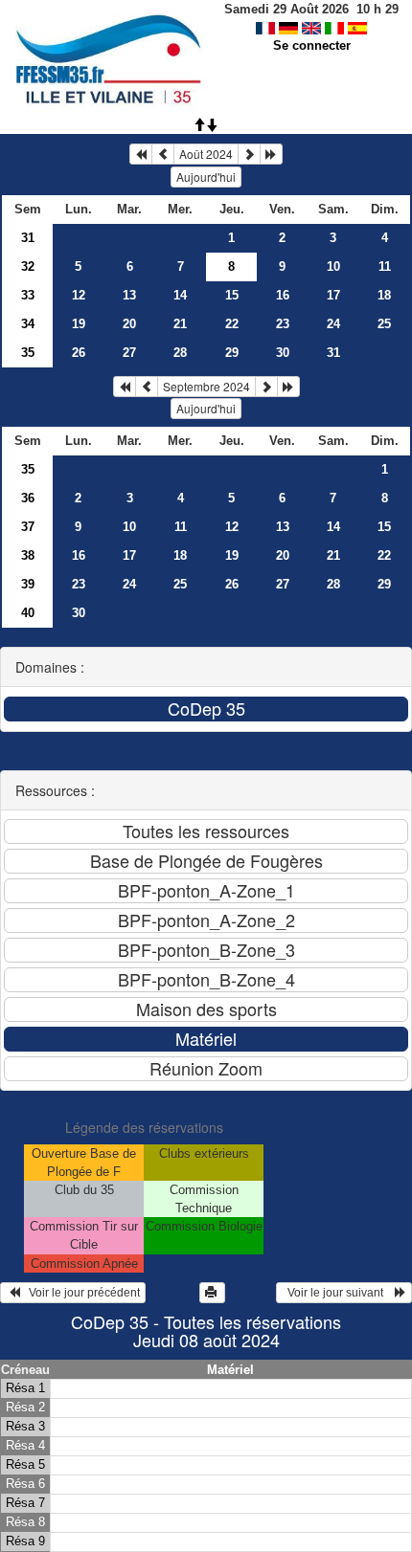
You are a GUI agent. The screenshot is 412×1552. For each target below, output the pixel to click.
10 (333, 266)
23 (282, 324)
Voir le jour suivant (338, 1292)
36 (27, 498)
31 (27, 238)
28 (180, 352)
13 (129, 295)
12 (78, 295)
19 (78, 324)
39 (27, 584)
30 (282, 352)
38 (27, 555)
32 (27, 266)
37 (27, 527)
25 (384, 324)
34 (27, 324)
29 (232, 352)
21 (180, 324)
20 (129, 324)
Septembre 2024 (206, 386)
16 (282, 295)
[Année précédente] (140, 154)
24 (333, 324)
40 (27, 613)
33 (27, 295)
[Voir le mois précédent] (162, 154)
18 (384, 295)
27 (129, 352)
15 (232, 295)
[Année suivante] (271, 154)
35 (27, 352)
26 (78, 352)
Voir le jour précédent (80, 1292)
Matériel (230, 1370)
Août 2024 (206, 153)
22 (232, 324)
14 (180, 295)
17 (333, 295)
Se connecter (312, 45)
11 (384, 266)
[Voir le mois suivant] (249, 154)
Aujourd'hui (206, 176)
